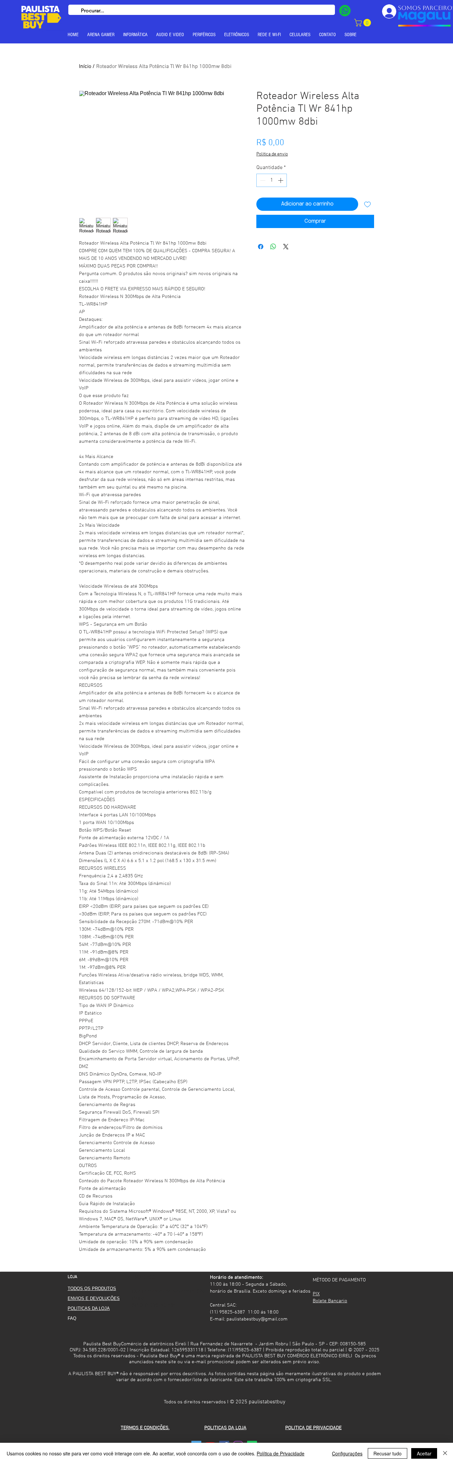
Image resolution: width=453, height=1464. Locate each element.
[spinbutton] (272, 180)
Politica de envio (272, 154)
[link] (363, 23)
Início (85, 66)
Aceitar (424, 1453)
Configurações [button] (347, 1453)
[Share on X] (286, 247)
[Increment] (281, 180)
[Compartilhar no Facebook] (261, 247)
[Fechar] (445, 1453)
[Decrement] (262, 180)
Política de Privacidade (280, 1453)
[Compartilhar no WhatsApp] (273, 247)
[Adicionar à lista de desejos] (367, 204)
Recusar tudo (387, 1453)
